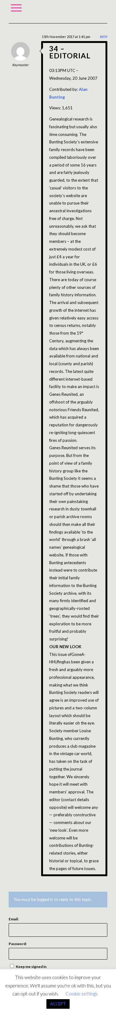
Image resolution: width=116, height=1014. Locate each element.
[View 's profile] (20, 59)
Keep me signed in (31, 966)
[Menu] (16, 7)
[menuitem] (16, 7)
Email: (14, 919)
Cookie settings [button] (82, 993)
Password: (18, 943)
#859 (103, 37)
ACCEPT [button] (58, 1003)
